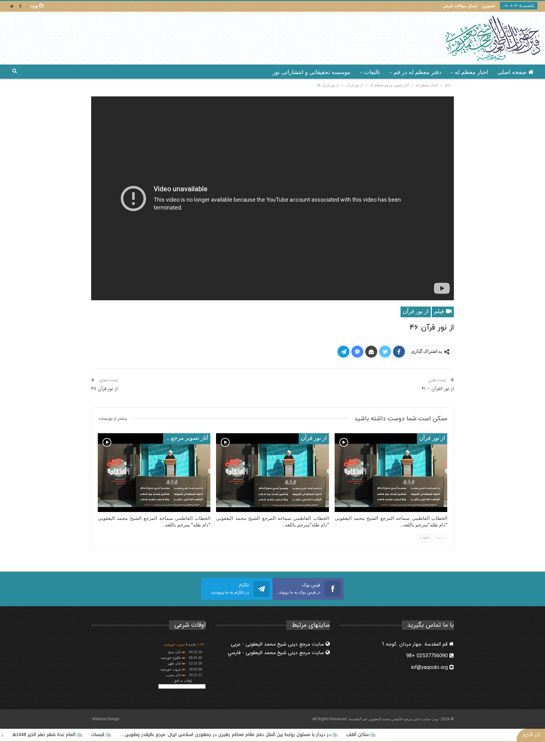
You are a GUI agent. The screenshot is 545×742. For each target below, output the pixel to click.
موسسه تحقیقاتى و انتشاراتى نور (311, 72)
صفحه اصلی (511, 72)
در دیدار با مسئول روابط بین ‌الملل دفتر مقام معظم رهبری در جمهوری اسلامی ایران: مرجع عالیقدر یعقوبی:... (256, 734)
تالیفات (372, 72)
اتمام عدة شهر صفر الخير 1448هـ (75, 734)
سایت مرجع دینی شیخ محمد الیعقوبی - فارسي (276, 653)
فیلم (439, 312)
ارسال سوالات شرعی (460, 6)
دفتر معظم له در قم (417, 72)
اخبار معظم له (471, 72)
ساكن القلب (389, 734)
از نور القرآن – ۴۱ (438, 389)
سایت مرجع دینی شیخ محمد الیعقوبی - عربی (278, 644)
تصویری (488, 6)
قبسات (129, 734)
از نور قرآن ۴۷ (104, 389)
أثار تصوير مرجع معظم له (185, 438)
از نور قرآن (416, 312)
